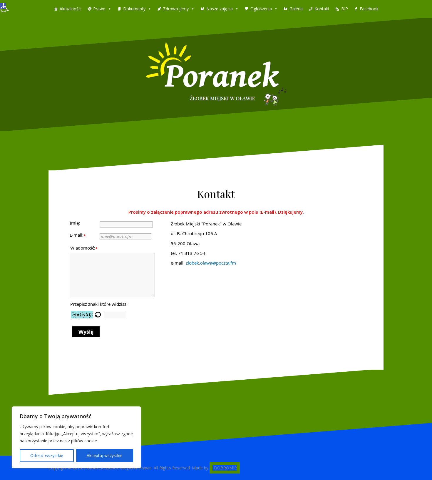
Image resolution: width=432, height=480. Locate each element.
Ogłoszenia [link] (261, 8)
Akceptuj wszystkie (105, 455)
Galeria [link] (296, 8)
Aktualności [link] (70, 8)
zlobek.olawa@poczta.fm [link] (211, 263)
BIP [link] (344, 8)
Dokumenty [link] (134, 8)
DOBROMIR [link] (225, 468)
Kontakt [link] (321, 8)
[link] (3, 6)
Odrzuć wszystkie (46, 455)
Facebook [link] (369, 8)
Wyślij (85, 331)
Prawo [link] (99, 8)
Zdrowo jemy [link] (176, 8)
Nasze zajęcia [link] (219, 8)
